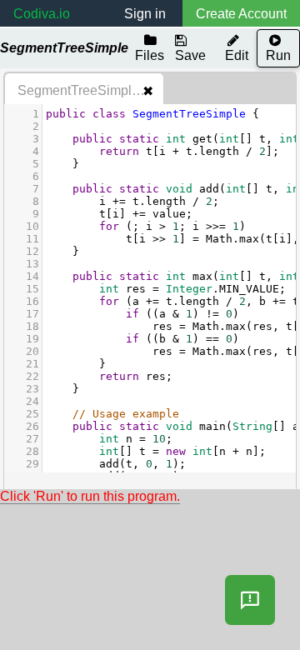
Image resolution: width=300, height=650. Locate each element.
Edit (236, 55)
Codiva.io (41, 14)
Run (278, 55)
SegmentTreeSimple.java (91, 90)
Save (190, 55)
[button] (250, 600)
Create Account (241, 14)
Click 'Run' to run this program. (90, 496)
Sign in (145, 14)
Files (149, 55)
